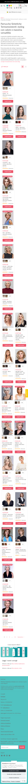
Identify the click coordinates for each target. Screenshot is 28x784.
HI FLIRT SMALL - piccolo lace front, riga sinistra (21, 479)
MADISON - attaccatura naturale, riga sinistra (7, 622)
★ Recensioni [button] (26, 393)
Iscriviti (22, 747)
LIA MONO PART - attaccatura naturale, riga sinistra (20, 516)
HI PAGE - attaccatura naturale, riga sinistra (8, 515)
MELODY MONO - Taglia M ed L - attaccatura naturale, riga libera (7, 480)
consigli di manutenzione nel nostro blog (10, 61)
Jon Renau (5, 96)
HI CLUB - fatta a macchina (7, 372)
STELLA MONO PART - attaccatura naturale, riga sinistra (7, 444)
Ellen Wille (18, 130)
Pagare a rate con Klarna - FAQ (7, 734)
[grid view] (22, 66)
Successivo (20, 637)
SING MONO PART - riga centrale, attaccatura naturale (7, 409)
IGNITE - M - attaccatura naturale (7, 94)
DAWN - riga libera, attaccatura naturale (7, 302)
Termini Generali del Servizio (7, 731)
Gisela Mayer (18, 340)
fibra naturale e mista (17, 668)
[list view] (25, 66)
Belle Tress (5, 166)
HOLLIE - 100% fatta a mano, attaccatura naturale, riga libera (7, 268)
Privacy (2, 728)
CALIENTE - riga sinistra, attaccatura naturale (7, 164)
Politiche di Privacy (6, 781)
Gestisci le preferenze (14, 777)
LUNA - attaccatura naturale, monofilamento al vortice (6, 551)
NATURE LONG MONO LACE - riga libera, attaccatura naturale (20, 337)
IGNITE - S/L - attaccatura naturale (7, 129)
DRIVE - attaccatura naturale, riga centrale (20, 128)
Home (2, 17)
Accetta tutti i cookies (14, 770)
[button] (21, 5)
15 (15, 637)
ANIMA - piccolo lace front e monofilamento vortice (21, 551)
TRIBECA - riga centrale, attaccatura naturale (19, 444)
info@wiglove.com (8, 705)
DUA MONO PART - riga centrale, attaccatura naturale (7, 199)
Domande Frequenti (5, 720)
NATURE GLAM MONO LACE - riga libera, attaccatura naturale (20, 373)
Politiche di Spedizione (6, 723)
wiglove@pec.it (6, 707)
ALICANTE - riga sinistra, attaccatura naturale (7, 587)
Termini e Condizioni (15, 781)
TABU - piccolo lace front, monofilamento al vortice (8, 336)
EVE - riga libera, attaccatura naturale (7, 233)
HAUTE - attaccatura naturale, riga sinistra (19, 408)
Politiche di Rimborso (5, 726)
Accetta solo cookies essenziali (14, 774)
